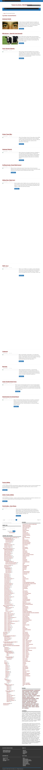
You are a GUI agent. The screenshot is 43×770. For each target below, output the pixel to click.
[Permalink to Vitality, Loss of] (10, 269)
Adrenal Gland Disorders (8, 550)
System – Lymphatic (7, 622)
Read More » (21, 28)
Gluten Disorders (25, 761)
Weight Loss (37, 706)
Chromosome (7, 608)
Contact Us (24, 751)
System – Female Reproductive (9, 617)
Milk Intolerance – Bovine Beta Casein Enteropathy (12, 33)
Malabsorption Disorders (8, 544)
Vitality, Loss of (5, 266)
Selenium (24, 627)
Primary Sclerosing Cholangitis (8, 48)
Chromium (7, 666)
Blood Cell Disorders (7, 555)
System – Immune (7, 619)
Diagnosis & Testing (26, 565)
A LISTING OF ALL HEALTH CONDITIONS (10, 537)
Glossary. (30, 694)
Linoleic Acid (25, 595)
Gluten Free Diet (25, 762)
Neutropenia (4, 366)
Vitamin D (24, 678)
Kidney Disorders (7, 577)
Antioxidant (6, 647)
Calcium (6, 665)
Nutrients (37, 698)
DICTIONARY (5, 632)
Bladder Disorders (7, 554)
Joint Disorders (6, 576)
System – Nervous (7, 625)
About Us (24, 750)
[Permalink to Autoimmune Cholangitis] (10, 152)
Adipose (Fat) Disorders (8, 549)
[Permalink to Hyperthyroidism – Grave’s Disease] (8, 509)
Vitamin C (8, 701)
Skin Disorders (6, 595)
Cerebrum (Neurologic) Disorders (11, 562)
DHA (7, 654)
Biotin (23, 538)
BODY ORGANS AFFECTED (8, 548)
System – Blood (6, 612)
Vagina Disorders (8, 572)
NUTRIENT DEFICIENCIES (7, 644)
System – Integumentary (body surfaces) (29, 647)
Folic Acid (8, 694)
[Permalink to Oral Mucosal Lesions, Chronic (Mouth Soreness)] (6, 168)
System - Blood (28, 702)
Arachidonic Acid (9, 657)
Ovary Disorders (8, 569)
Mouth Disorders (7, 585)
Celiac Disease (6, 636)
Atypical (23, 691)
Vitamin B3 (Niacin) (26, 674)
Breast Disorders (8, 568)
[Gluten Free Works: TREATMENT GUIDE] (21, 4)
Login (4, 758)
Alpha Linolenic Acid (26, 527)
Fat (4, 660)
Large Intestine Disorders (8, 578)
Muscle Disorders (7, 587)
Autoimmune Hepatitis (6, 19)
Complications (6, 543)
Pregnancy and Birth (26, 624)
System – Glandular (7, 618)
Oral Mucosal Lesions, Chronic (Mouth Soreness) (11, 165)
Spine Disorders (25, 632)
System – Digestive (7, 616)
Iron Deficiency (30, 695)
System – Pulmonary (7, 627)
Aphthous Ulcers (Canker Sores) (8, 180)
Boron (6, 664)
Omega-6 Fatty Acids (8, 656)
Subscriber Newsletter (6, 703)
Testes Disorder (6, 602)
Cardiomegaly (5, 351)
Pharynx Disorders (7, 594)
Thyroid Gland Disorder (26, 661)
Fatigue (23, 694)
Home (4, 13)
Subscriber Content (6, 759)
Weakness (33, 706)
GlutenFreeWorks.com (6, 750)
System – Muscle (7, 624)
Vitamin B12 (9, 696)
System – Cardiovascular (27, 641)
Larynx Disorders (7, 579)
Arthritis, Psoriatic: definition (8, 495)
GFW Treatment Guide (6, 751)
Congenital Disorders (8, 540)
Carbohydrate (6, 648)
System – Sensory (7, 628)
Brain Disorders (6, 560)
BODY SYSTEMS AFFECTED (8, 605)
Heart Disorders (25, 588)
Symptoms (23, 702)
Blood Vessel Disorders (26, 543)
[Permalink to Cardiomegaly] (10, 354)
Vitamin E (8, 688)
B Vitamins (8, 691)
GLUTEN (4, 634)
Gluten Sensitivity (7, 639)
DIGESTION (5, 633)
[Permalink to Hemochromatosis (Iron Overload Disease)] (7, 400)
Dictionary (24, 764)
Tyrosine (24, 664)
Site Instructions (25, 758)
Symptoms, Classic (26, 638)
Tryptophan (8, 680)
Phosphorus (7, 672)
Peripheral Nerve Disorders (8, 593)
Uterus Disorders (25, 667)
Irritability (34, 695)
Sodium (6, 676)
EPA (7, 655)
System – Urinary (7, 630)
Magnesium (7, 671)
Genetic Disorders (26, 578)
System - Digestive (33, 702)
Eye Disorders (6, 566)
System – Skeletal (7, 629)
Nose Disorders (6, 589)
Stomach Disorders (7, 600)
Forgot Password (12, 532)
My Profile (4, 760)
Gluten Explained (25, 763)
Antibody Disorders (7, 551)
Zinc (6, 677)
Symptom (35, 701)
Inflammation (24, 695)
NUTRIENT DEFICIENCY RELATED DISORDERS (11, 645)
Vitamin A (8, 685)
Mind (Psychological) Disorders (10, 563)
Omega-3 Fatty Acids (26, 613)
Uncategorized (5, 704)
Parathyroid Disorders (26, 618)
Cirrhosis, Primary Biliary (7, 134)
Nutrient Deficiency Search (27, 760)
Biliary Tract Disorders (8, 553)
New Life (5, 606)
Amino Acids (7, 679)
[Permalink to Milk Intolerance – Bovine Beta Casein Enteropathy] (10, 44)
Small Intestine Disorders (8, 596)
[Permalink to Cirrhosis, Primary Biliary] (10, 137)
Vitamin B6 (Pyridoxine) (10, 700)
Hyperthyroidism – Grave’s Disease (9, 506)
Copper (6, 667)
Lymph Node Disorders (8, 583)
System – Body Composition (9, 613)
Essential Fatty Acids (26, 572)
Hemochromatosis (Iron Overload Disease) (10, 396)
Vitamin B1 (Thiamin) (10, 695)
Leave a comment (5, 20)
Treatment (6, 640)
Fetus (6, 609)
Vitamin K (8, 689)
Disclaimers (25, 752)
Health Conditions (34, 694)
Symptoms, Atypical (7, 545)
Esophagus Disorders (7, 565)
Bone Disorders (6, 559)
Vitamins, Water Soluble (9, 690)
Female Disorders (7, 567)
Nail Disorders (6, 588)
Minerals (5, 663)
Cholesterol (6, 649)
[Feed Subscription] (40, 15)
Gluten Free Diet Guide (8, 642)
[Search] (40, 5)
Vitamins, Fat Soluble (8, 684)
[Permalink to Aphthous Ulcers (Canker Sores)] (8, 183)
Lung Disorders (6, 582)
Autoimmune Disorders (9, 539)
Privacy (24, 753)
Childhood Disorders (8, 607)
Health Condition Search (27, 759)
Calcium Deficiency (35, 691)
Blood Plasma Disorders (8, 556)
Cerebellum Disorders (9, 561)
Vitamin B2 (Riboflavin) (10, 697)
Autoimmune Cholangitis (7, 149)
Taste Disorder (6, 601)
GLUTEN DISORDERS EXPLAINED (9, 635)
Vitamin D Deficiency (25, 706)
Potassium (7, 673)
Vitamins (5, 683)
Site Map (24, 765)
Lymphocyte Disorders (8, 584)
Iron (6, 670)
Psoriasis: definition (6, 482)
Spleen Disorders (7, 599)
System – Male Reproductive (9, 623)
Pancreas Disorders (7, 590)
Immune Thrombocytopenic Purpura (9, 381)
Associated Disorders (7, 538)
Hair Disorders (6, 573)
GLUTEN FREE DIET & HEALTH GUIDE (9, 641)
